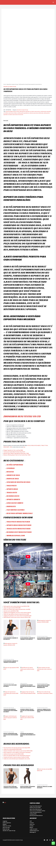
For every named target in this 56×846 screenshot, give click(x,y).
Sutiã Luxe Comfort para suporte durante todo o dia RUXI (16, 609)
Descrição (5, 120)
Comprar (32, 822)
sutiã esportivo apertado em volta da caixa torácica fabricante (30, 113)
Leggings (5, 821)
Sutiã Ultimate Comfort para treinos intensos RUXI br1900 (16, 617)
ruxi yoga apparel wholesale (19, 513)
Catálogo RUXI (33, 814)
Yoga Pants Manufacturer (36, 806)
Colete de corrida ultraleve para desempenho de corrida (16, 758)
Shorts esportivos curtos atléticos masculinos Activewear (17, 752)
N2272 (38, 445)
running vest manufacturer (19, 532)
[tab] (5, 120)
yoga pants (11, 486)
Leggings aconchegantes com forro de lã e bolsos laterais (17, 612)
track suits (11, 492)
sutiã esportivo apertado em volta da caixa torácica (29, 111)
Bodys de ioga (12, 479)
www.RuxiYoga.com (15, 535)
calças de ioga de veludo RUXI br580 (11, 607)
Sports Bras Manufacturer (36, 809)
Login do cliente (33, 829)
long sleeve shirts (14, 503)
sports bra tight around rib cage (12, 111)
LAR (31, 821)
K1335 (32, 445)
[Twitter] (47, 840)
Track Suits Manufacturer (36, 812)
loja (24, 447)
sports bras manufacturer (18, 525)
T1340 (42, 445)
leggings (10, 468)
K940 (4, 447)
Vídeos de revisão (7, 825)
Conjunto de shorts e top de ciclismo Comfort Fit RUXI (16, 757)
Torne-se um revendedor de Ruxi (37, 810)
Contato (31, 825)
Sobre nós (32, 824)
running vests (12, 496)
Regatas (10, 472)
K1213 (28, 445)
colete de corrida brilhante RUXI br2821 (12, 749)
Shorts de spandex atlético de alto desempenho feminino (16, 755)
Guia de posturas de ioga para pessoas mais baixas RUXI (16, 747)
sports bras (12, 489)
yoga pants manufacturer (18, 522)
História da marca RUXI (35, 807)
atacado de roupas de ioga (12, 84)
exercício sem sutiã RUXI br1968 (10, 611)
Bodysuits (11, 506)
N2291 (7, 447)
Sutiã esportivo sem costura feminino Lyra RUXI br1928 (16, 606)
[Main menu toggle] (53, 2)
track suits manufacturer (18, 529)
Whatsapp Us (33, 832)
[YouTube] (52, 840)
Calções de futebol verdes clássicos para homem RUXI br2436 (17, 750)
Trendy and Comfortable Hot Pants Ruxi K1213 (14, 451)
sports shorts (13, 499)
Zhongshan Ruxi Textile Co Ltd (22, 416)
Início (4, 84)
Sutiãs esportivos (14, 465)
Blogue (31, 827)
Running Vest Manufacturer (36, 815)
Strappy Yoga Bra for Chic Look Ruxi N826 (13, 450)
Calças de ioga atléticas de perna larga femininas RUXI (16, 614)
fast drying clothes (15, 510)
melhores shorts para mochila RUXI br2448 (13, 754)
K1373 (35, 445)
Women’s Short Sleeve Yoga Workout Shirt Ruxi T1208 (16, 453)
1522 (11, 447)
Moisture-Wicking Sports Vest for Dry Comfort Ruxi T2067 (16, 455)
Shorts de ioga (13, 475)
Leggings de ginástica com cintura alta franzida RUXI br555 (17, 615)
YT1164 (46, 445)
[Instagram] (50, 840)
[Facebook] (44, 840)
